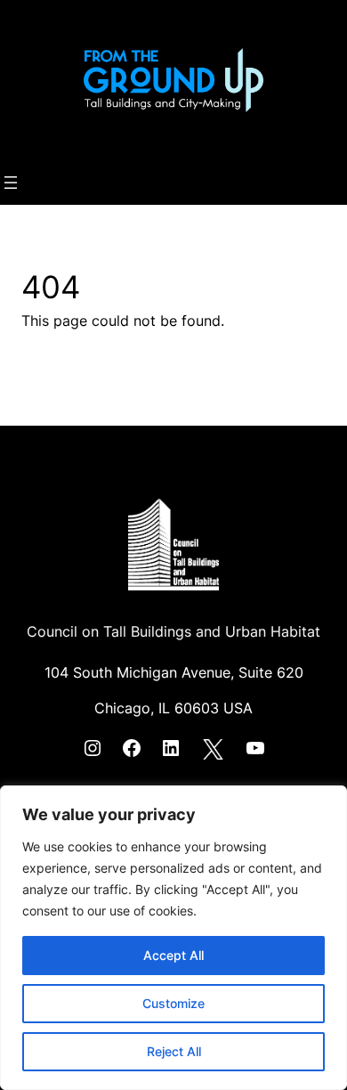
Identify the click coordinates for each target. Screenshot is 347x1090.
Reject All (174, 1051)
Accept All (173, 955)
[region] (173, 937)
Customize (173, 1003)
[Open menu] (10, 182)
